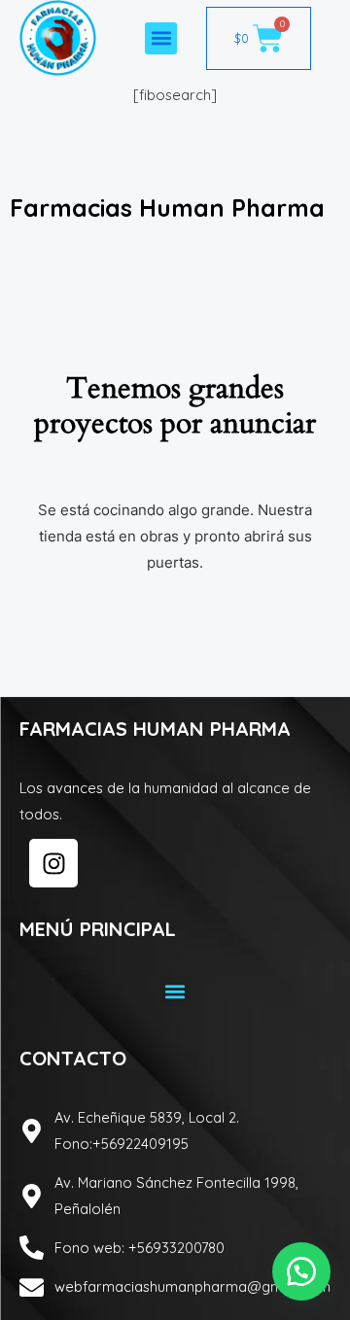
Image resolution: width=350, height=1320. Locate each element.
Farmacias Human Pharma (167, 207)
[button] (161, 38)
